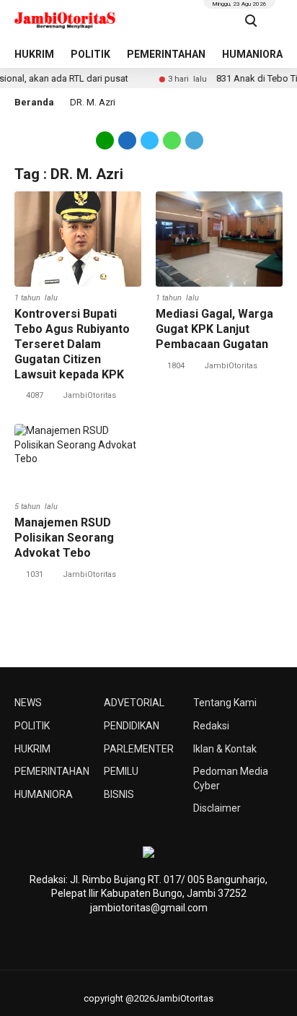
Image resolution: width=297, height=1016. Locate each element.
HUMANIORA (252, 54)
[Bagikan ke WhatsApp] (172, 139)
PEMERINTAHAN (166, 54)
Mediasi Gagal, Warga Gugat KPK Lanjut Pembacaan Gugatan (214, 329)
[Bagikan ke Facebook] (127, 139)
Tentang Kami (225, 702)
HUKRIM (34, 54)
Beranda (34, 102)
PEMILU (121, 771)
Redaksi (211, 725)
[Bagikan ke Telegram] (193, 139)
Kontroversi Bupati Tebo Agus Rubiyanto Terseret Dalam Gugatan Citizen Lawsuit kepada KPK (72, 344)
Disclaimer (217, 808)
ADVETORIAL (134, 702)
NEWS (28, 702)
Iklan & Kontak (225, 749)
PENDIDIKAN (131, 725)
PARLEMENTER (139, 749)
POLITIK (90, 54)
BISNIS (119, 794)
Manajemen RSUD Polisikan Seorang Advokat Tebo (64, 538)
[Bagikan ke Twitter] (149, 139)
